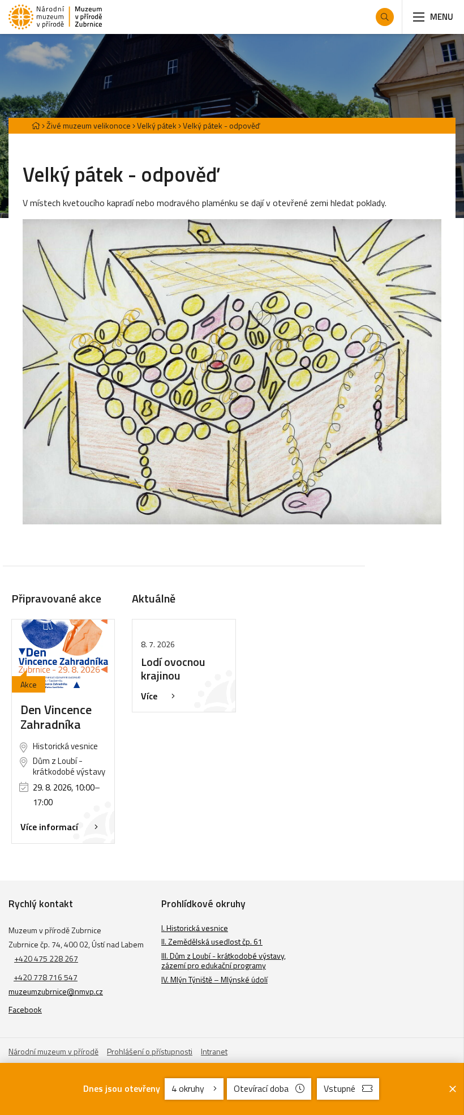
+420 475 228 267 (46, 958)
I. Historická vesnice (194, 928)
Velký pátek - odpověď (221, 125)
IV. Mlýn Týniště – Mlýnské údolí (214, 979)
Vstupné (339, 1088)
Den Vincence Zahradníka (56, 717)
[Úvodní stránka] (55, 17)
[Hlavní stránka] (35, 125)
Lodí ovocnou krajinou (173, 668)
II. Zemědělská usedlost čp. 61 (212, 941)
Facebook (25, 1009)
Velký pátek (157, 125)
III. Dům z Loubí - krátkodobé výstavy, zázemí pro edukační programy (223, 961)
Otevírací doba (261, 1088)
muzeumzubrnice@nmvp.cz (55, 991)
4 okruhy (189, 1088)
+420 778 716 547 (46, 977)
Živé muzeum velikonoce (88, 125)
